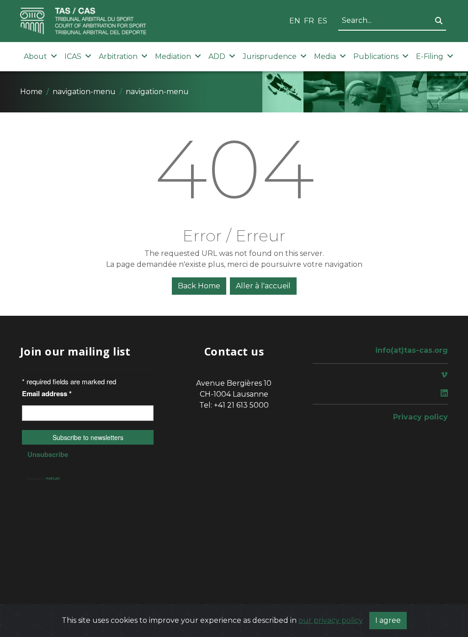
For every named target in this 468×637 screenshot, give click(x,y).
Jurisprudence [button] (270, 56)
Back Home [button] (199, 285)
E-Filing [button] (429, 56)
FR (309, 20)
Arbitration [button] (118, 56)
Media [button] (325, 56)
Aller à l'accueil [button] (263, 285)
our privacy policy (330, 620)
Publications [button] (376, 56)
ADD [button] (216, 56)
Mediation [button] (173, 56)
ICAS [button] (72, 56)
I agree (388, 620)
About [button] (35, 56)
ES (322, 20)
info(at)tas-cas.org (411, 350)
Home (31, 91)
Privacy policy (420, 417)
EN (294, 20)
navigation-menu (84, 91)
